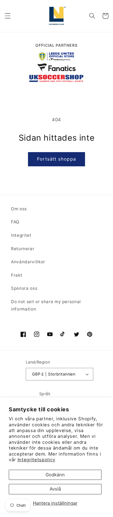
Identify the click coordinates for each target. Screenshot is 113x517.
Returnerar (23, 248)
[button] (7, 15)
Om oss (19, 208)
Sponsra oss (24, 288)
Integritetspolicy (36, 459)
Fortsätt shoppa (56, 159)
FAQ (15, 221)
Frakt (16, 275)
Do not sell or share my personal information (46, 305)
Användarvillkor (28, 261)
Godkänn (55, 474)
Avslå (55, 489)
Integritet (21, 235)
